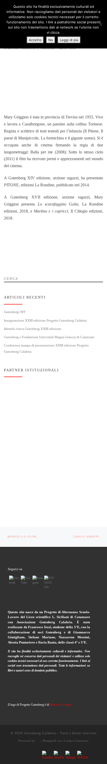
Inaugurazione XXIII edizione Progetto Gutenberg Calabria (45, 320)
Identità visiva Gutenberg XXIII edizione (32, 329)
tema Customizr (77, 740)
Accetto (35, 40)
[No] (100, 24)
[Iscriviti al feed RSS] (5, 264)
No (50, 40)
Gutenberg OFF (14, 312)
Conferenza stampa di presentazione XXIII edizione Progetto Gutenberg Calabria (46, 348)
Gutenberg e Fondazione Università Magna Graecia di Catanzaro (49, 337)
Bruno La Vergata (61, 704)
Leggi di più (69, 40)
